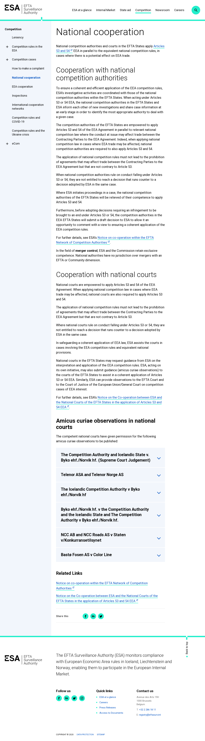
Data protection (85, 734)
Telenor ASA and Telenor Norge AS (92, 474)
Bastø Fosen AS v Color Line (86, 554)
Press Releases (107, 707)
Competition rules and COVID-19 (26, 119)
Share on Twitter (101, 616)
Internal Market (105, 10)
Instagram (82, 698)
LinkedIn (67, 698)
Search (196, 10)
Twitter (74, 698)
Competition (143, 10)
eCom (16, 143)
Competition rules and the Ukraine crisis (28, 132)
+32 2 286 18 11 (147, 709)
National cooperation (26, 77)
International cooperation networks (28, 106)
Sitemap (101, 734)
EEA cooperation (22, 86)
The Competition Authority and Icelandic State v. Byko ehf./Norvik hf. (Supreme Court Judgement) (105, 457)
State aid (125, 10)
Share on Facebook (85, 616)
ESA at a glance (82, 10)
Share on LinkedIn (93, 616)
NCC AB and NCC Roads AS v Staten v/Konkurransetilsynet (93, 537)
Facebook (59, 698)
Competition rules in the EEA (27, 48)
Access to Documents (111, 712)
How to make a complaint (28, 68)
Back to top (187, 647)
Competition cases (24, 59)
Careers (179, 10)
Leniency (18, 37)
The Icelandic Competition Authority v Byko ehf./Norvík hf (100, 492)
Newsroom (163, 10)
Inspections (19, 95)
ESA (23, 10)
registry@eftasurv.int (150, 714)
